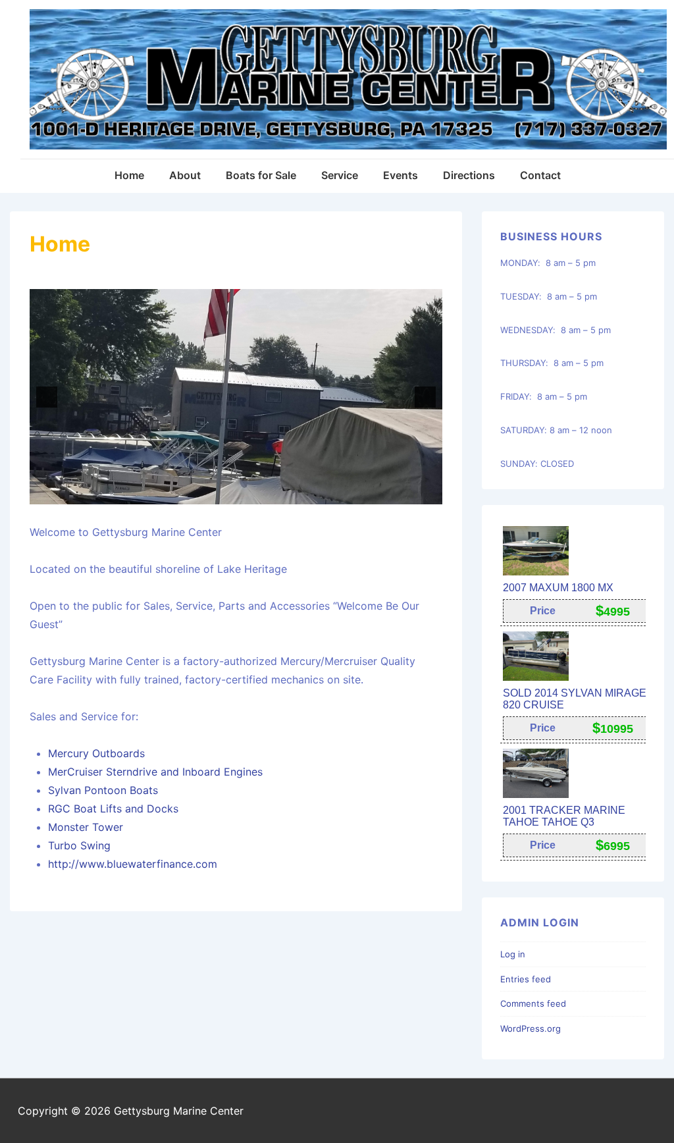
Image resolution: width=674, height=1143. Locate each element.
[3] (194, 493)
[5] (221, 493)
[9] (277, 493)
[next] (425, 397)
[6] (235, 493)
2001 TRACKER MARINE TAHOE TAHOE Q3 (564, 816)
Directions (469, 175)
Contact (540, 175)
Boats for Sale (261, 175)
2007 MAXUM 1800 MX (558, 587)
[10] (291, 493)
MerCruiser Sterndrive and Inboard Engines (157, 771)
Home (129, 175)
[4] (208, 493)
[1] (166, 493)
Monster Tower (85, 827)
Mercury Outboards (96, 753)
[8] (263, 493)
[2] (180, 493)
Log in (512, 954)
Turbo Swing (79, 845)
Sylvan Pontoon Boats (103, 790)
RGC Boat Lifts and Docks (113, 808)
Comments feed (533, 1003)
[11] (304, 493)
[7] (249, 493)
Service (339, 175)
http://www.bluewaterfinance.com (132, 863)
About (185, 175)
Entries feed (525, 979)
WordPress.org (530, 1028)
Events (400, 175)
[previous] (46, 397)
